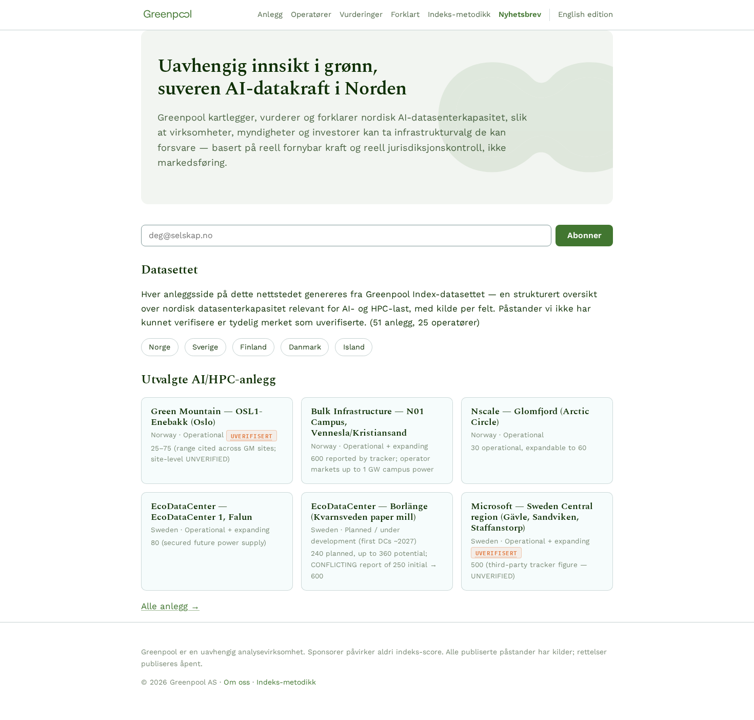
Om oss (237, 682)
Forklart (405, 14)
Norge (159, 347)
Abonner (584, 235)
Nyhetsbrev (520, 14)
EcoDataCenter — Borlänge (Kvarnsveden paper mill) (369, 511)
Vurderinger (361, 14)
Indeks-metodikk (459, 14)
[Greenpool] (167, 15)
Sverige (205, 347)
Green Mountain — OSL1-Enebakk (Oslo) (207, 416)
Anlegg (270, 14)
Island (354, 347)
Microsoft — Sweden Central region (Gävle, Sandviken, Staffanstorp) (532, 517)
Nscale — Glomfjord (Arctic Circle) (530, 416)
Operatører (311, 14)
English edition (585, 14)
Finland (253, 347)
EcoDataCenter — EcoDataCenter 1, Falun (201, 511)
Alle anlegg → (170, 606)
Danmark (305, 347)
